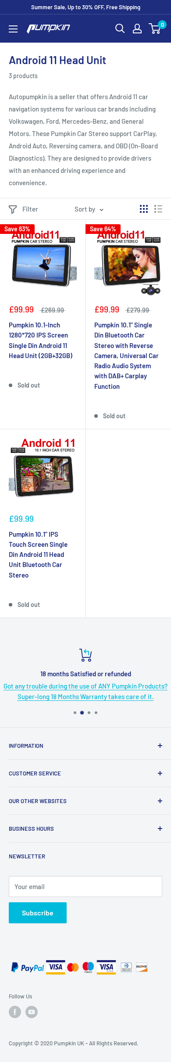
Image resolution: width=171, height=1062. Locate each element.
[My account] (137, 28)
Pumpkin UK (69, 1043)
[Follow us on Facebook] (15, 1012)
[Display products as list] (158, 209)
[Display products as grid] (144, 209)
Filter (30, 209)
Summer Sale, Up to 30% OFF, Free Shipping (85, 7)
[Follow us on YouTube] (31, 1012)
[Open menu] (13, 28)
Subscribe (37, 912)
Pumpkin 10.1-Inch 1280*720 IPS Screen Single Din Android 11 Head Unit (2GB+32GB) (40, 340)
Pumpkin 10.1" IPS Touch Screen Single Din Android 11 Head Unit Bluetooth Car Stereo (38, 554)
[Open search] (120, 28)
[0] (155, 28)
